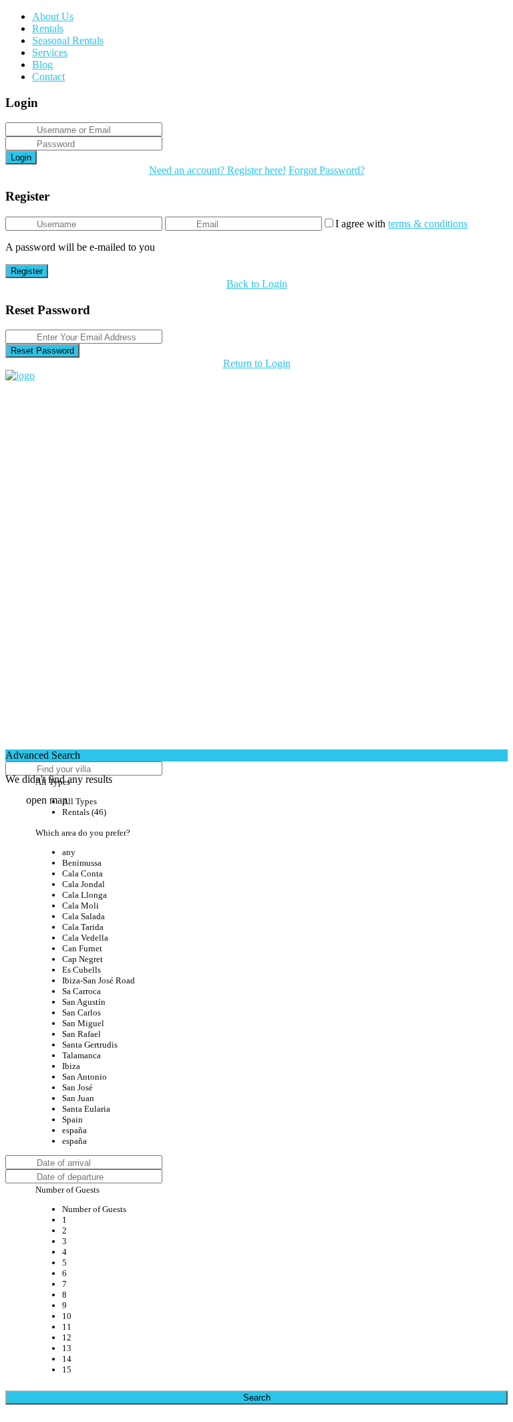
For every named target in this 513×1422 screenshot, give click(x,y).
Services (49, 52)
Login (21, 157)
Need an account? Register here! (217, 170)
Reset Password (42, 351)
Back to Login (256, 283)
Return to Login (257, 363)
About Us (52, 16)
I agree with (401, 223)
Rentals (47, 28)
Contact (48, 76)
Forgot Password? (327, 170)
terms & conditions (428, 223)
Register (27, 271)
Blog (42, 64)
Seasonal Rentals (68, 40)
